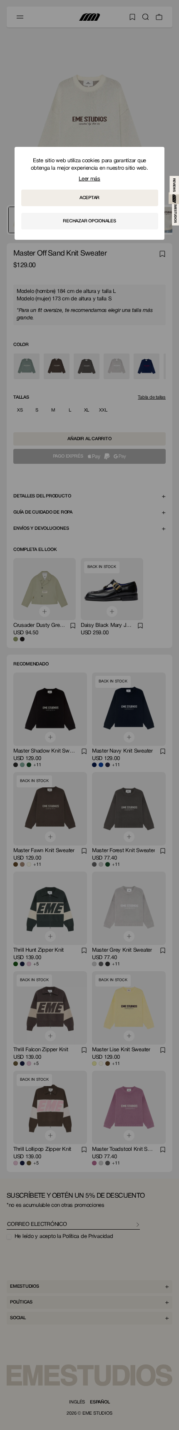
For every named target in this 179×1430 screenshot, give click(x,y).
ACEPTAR (89, 198)
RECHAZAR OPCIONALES (89, 221)
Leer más (89, 179)
